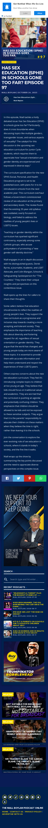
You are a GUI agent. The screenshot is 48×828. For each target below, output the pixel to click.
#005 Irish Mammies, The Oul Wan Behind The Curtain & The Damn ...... (28, 604)
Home (5, 812)
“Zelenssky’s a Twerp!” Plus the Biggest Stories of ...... (27, 594)
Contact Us (16, 812)
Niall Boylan (9, 92)
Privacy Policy (33, 812)
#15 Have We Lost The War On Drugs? (28, 613)
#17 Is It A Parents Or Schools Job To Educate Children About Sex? (28, 623)
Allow (39, 13)
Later (25, 13)
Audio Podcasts (8, 62)
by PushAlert (8, 16)
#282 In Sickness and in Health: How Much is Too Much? (28, 632)
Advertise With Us (12, 814)
